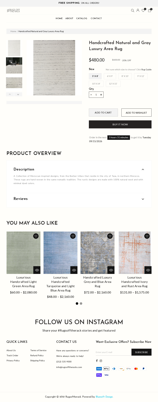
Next (18, 94)
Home (59, 18)
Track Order (12, 355)
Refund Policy (37, 355)
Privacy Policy (13, 360)
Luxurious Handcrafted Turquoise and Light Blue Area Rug (60, 283)
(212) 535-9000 (63, 361)
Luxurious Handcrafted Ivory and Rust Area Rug (134, 281)
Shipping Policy (37, 360)
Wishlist (145, 9)
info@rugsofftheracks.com (69, 367)
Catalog (81, 18)
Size (91, 69)
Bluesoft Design (104, 397)
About (69, 18)
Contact (96, 18)
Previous (10, 94)
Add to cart (103, 112)
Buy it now (120, 124)
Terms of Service (38, 350)
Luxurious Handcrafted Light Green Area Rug (23, 281)
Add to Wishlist (136, 112)
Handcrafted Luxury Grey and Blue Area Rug (97, 281)
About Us (11, 350)
